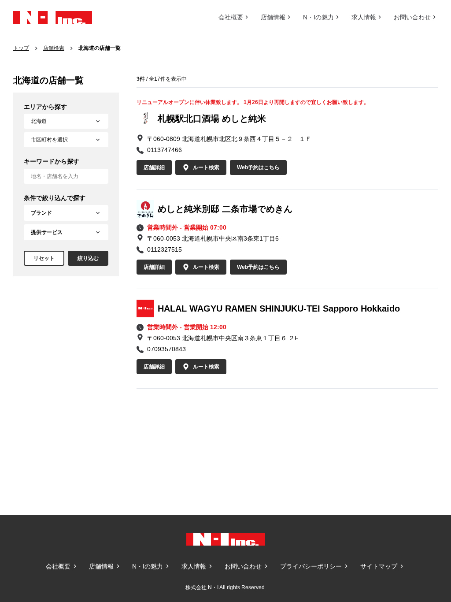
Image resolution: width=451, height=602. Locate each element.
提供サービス (47, 232)
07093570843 (166, 349)
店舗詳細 (154, 167)
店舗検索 (53, 48)
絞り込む (88, 258)
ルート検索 (206, 167)
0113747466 (164, 149)
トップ (21, 48)
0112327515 (164, 249)
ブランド (41, 213)
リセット (44, 258)
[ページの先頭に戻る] (424, 488)
